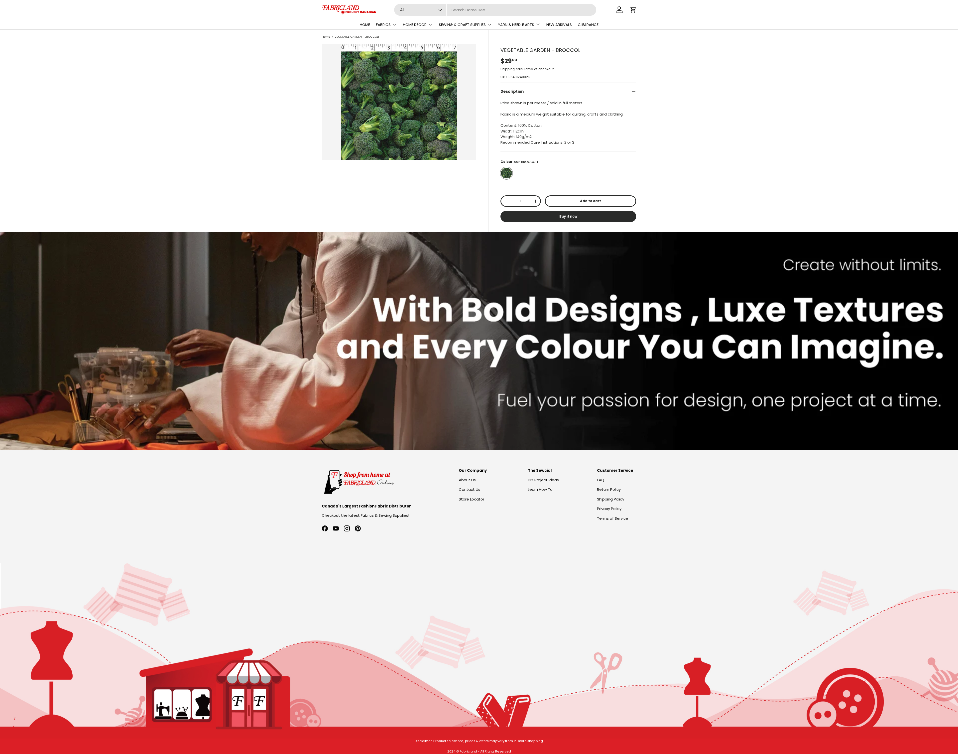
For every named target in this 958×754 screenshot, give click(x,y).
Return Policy (609, 489)
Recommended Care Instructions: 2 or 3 (537, 142)
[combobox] (495, 10)
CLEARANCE (588, 24)
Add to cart (590, 201)
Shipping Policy (610, 499)
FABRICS (383, 24)
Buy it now (568, 216)
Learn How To (540, 489)
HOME (365, 24)
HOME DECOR (415, 24)
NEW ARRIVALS (559, 24)
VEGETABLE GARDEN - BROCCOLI (357, 37)
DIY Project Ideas (543, 480)
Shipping (507, 69)
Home (326, 37)
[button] (633, 9)
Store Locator (471, 499)
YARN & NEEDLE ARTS (516, 24)
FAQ (600, 480)
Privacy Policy (609, 508)
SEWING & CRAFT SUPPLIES (462, 24)
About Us (467, 480)
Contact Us (469, 489)
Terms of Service (612, 518)
